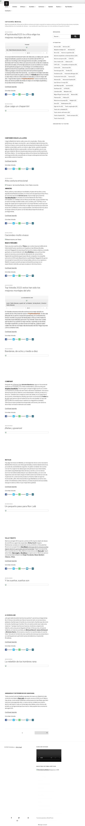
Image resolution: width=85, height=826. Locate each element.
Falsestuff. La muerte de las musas (47, 820)
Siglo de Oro (58, 106)
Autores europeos (60, 58)
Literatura (58, 91)
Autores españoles (67, 52)
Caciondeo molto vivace (17, 235)
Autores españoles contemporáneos (65, 55)
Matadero (67, 91)
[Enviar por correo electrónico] (28, 94)
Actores (57, 46)
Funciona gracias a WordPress (44, 818)
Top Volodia (68, 6)
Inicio (6, 6)
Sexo (56, 103)
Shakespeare (66, 103)
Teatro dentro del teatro (62, 112)
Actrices (66, 46)
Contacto (8, 10)
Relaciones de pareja (60, 100)
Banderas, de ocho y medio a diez (21, 351)
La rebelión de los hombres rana (20, 661)
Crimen (57, 67)
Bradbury (24, 553)
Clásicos (68, 61)
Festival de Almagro (71, 73)
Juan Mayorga (59, 85)
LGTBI (66, 88)
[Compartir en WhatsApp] (21, 94)
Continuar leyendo (11, 86)
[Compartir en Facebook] (8, 94)
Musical (74, 94)
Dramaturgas (59, 70)
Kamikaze (58, 88)
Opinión (50, 6)
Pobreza (57, 97)
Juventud (69, 85)
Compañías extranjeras (69, 64)
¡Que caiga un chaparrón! (17, 106)
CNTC (56, 64)
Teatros (58, 6)
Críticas (22, 6)
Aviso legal (19, 747)
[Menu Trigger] (6, 3)
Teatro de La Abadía (60, 109)
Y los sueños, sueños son (17, 580)
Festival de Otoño (60, 76)
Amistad (71, 49)
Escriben (31, 6)
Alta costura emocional (16, 180)
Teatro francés (59, 118)
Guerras (71, 76)
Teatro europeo (72, 115)
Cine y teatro (58, 61)
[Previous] (39, 789)
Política (66, 97)
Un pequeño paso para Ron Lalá (20, 506)
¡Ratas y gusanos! (13, 428)
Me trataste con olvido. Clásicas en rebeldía (50, 813)
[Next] (77, 789)
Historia (57, 79)
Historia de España (69, 79)
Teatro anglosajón (71, 106)
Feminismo (58, 73)
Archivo (14, 6)
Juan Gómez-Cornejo (61, 82)
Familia (69, 70)
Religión (73, 100)
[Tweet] (15, 94)
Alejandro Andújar (60, 49)
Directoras (66, 67)
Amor (56, 52)
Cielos (40, 816)
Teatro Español (59, 115)
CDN (71, 58)
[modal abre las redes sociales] (33, 94)
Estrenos (41, 6)
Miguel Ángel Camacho (61, 94)
